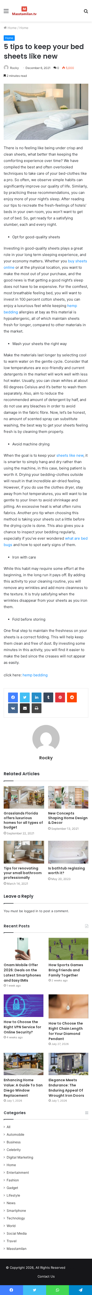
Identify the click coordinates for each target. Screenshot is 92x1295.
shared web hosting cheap (81, 1268)
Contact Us (46, 1276)
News (11, 1203)
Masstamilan (16, 1249)
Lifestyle (13, 1195)
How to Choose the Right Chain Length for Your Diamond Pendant (66, 1031)
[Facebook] (13, 697)
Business (14, 1142)
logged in (31, 911)
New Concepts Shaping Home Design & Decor (68, 818)
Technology (16, 1218)
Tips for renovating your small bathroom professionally (23, 873)
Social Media (17, 1233)
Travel (11, 1241)
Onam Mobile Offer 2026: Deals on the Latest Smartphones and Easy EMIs (22, 972)
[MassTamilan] (24, 10)
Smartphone (16, 1211)
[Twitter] (25, 697)
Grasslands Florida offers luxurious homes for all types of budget (23, 820)
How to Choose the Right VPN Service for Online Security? (22, 1027)
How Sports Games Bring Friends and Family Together (66, 970)
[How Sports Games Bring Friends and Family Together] (68, 949)
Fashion (13, 1180)
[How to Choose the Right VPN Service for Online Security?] (23, 1005)
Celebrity (14, 1150)
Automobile (15, 1134)
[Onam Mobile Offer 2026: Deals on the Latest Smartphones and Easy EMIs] (23, 949)
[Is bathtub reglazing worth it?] (68, 852)
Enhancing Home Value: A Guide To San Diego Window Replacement (23, 1088)
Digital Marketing (20, 1157)
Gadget (12, 1188)
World (11, 1226)
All (8, 1127)
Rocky (14, 68)
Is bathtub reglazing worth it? (66, 870)
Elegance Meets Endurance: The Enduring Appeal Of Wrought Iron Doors (66, 1088)
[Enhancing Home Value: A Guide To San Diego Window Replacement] (23, 1064)
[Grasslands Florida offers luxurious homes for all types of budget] (24, 797)
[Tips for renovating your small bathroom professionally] (24, 852)
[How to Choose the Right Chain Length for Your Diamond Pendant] (68, 1006)
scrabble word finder (72, 1268)
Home (12, 28)
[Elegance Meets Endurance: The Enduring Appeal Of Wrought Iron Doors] (68, 1064)
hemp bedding (35, 675)
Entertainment (18, 1173)
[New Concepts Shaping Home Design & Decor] (68, 797)
